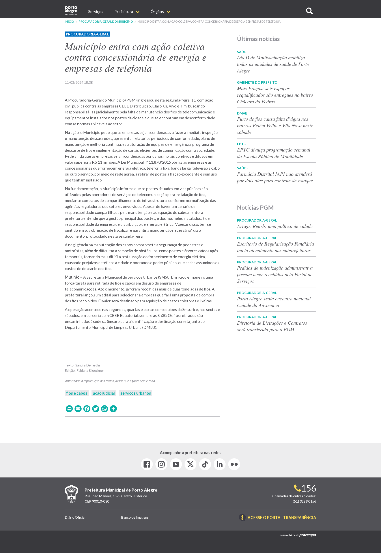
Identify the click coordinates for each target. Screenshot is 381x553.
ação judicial (104, 393)
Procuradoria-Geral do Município (106, 21)
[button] (309, 11)
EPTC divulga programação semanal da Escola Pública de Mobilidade (273, 152)
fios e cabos (76, 393)
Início (69, 21)
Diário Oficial (75, 517)
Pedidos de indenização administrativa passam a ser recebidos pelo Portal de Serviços (275, 274)
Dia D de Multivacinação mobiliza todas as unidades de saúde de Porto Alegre (273, 64)
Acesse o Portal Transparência (282, 518)
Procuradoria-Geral (87, 34)
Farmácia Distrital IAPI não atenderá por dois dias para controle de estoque (275, 177)
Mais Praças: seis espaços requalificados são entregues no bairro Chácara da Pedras (275, 95)
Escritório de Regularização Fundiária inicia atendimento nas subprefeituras (275, 246)
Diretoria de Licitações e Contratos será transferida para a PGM (272, 326)
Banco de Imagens (135, 517)
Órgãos (157, 11)
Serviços (95, 11)
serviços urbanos (135, 393)
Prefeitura (124, 11)
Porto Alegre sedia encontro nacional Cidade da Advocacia (274, 301)
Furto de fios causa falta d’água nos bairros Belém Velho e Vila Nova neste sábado (275, 125)
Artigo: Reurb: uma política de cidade (275, 226)
